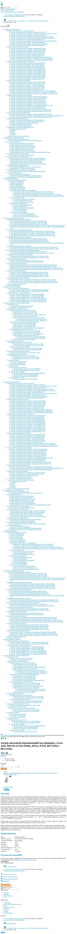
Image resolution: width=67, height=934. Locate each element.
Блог (5, 897)
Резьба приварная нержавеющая (23, 205)
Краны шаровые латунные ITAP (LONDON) (22, 355)
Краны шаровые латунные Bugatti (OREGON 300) (24, 322)
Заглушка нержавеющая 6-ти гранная (24, 199)
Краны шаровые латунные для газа (17, 354)
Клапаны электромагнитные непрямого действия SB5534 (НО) (28, 76)
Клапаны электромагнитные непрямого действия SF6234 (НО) (28, 83)
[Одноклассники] (5, 753)
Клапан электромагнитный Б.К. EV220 (21, 124)
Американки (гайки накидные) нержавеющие (23, 190)
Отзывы (6, 788)
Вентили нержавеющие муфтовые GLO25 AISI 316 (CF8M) (27, 262)
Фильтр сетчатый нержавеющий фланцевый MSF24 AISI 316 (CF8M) (29, 276)
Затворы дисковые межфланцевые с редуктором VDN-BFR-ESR (28, 300)
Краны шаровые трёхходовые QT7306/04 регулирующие (26, 162)
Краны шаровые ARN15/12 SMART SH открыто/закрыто (26, 140)
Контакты (6, 908)
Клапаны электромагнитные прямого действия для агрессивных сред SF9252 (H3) (33, 92)
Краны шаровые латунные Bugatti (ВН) (25, 325)
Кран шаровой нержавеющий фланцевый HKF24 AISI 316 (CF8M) (29, 240)
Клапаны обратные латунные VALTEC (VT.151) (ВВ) (29, 344)
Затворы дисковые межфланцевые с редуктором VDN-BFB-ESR (28, 298)
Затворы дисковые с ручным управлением (19, 292)
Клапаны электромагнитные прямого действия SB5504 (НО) (27, 67)
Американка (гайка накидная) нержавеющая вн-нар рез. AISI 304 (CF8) (34, 193)
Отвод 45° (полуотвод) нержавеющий (24, 213)
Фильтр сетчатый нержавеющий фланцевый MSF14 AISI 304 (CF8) (29, 275)
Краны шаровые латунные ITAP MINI (24, 339)
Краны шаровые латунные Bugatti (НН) (25, 326)
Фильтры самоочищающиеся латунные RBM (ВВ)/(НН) (29, 373)
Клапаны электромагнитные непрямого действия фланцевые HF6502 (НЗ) (31, 114)
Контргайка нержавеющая (17, 188)
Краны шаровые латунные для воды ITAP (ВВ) (27, 330)
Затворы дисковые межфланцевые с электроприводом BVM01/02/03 (29, 289)
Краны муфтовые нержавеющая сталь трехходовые (21, 169)
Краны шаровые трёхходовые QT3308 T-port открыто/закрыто (27, 159)
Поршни (12, 134)
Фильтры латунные (12, 366)
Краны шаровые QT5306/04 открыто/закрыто (23, 146)
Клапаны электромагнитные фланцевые (18, 112)
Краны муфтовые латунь (14, 142)
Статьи (6, 910)
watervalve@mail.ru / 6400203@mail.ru (14, 16)
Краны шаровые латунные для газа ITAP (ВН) (26, 358)
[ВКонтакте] (1, 753)
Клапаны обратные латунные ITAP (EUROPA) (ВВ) (28, 348)
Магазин (6, 893)
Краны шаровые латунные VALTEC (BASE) (22, 310)
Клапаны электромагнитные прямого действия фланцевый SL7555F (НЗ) (30, 57)
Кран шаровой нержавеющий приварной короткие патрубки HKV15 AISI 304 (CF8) (33, 247)
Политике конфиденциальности (28, 859)
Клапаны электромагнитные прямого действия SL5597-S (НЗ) (27, 99)
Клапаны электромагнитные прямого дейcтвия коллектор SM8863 (29, 44)
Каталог (6, 911)
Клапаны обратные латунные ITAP (20, 347)
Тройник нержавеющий (17, 183)
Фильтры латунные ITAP (17, 377)
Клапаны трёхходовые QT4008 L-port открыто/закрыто (25, 175)
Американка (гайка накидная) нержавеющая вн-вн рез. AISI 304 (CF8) (33, 191)
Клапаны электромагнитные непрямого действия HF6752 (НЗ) (28, 51)
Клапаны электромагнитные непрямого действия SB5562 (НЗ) (27, 70)
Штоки (12, 131)
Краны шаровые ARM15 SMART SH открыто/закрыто (25, 166)
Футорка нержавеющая (20, 209)
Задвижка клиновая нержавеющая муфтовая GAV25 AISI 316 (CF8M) (29, 257)
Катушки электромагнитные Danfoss (20, 126)
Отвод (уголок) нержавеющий (18, 212)
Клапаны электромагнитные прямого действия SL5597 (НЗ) (27, 55)
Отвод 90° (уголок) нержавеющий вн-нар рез (26, 216)
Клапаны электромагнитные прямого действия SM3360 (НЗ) (27, 45)
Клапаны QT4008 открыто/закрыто (20, 174)
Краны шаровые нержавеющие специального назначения (23, 250)
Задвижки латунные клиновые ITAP (20, 307)
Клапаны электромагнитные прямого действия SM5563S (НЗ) (27, 106)
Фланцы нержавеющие (13, 285)
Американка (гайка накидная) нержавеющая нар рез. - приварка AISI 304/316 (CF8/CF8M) (39, 196)
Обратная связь (8, 895)
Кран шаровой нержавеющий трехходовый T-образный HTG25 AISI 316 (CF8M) (32, 232)
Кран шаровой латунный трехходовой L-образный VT (32, 320)
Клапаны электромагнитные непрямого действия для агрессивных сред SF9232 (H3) (34, 93)
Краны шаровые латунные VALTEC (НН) (25, 316)
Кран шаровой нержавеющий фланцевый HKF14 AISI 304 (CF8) (28, 238)
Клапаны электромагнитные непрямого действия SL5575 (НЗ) (27, 52)
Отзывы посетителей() (11, 855)
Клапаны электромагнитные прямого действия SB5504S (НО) (27, 68)
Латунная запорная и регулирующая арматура (16, 303)
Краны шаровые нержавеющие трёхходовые (19, 229)
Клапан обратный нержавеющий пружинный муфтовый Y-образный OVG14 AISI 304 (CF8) (36, 267)
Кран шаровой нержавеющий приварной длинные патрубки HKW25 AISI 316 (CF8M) (34, 248)
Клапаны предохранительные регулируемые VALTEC (25, 352)
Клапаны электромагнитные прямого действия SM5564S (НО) (27, 108)
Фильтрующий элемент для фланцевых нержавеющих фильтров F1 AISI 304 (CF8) (33, 281)
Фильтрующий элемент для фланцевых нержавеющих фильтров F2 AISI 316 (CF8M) (34, 282)
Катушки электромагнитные (18, 128)
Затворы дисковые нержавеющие (16, 284)
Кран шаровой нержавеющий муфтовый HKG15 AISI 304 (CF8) (28, 221)
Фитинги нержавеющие (10, 178)
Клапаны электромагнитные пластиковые (19, 80)
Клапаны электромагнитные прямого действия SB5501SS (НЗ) (28, 77)
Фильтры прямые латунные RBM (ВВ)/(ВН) (26, 374)
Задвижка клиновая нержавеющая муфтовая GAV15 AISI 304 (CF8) (29, 256)
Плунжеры (13, 133)
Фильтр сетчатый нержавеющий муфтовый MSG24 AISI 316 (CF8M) (29, 273)
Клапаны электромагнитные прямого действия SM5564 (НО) (27, 42)
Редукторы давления (13, 360)
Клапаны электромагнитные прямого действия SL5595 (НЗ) (27, 54)
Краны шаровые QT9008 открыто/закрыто (22, 155)
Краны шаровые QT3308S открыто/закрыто (22, 168)
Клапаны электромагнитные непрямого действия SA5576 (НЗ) (28, 48)
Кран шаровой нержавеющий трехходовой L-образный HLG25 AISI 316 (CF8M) (32, 235)
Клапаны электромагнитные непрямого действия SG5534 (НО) (28, 35)
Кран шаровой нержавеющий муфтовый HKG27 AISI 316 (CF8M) (28, 224)
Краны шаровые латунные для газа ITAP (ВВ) (26, 357)
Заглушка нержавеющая (17, 197)
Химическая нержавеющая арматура (14, 218)
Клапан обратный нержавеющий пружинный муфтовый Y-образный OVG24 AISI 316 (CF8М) (36, 269)
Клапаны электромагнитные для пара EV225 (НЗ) (24, 123)
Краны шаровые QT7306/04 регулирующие (22, 147)
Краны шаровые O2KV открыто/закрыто (21, 145)
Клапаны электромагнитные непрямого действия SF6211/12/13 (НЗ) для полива (32, 90)
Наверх (3, 932)
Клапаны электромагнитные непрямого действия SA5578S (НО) (28, 102)
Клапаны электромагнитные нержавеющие (19, 95)
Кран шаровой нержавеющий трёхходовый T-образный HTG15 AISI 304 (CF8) (32, 231)
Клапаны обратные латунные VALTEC (21, 342)
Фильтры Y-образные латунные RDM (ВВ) (26, 376)
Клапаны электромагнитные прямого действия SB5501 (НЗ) (27, 79)
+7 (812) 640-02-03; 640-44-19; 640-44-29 (15, 14)
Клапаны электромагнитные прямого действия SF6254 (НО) (27, 86)
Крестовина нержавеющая (17, 187)
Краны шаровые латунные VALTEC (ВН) (25, 313)
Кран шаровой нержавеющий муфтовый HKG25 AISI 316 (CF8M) (28, 222)
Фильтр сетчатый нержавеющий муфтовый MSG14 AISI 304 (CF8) (29, 272)
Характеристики (8, 787)
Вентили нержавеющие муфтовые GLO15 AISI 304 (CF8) (26, 260)
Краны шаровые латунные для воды (17, 308)
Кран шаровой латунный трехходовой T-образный (31, 338)
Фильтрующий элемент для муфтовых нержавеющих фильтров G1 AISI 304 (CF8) (33, 279)
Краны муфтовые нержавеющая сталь (17, 165)
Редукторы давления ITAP (17, 363)
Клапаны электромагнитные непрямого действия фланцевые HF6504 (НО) (31, 117)
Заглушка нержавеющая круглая (23, 200)
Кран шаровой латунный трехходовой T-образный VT (32, 319)
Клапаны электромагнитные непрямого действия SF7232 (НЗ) (27, 87)
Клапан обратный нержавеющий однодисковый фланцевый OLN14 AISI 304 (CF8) (33, 265)
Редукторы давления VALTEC (18, 361)
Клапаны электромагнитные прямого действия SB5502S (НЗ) (27, 66)
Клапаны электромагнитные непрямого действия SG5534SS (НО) (28, 98)
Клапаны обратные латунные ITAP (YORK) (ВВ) (27, 349)
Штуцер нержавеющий (16, 186)
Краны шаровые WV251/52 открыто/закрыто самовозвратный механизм (30, 152)
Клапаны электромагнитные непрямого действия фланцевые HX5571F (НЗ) (31, 105)
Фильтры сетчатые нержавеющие (16, 270)
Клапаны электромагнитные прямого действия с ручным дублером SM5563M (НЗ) (33, 41)
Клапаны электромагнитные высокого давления (20, 61)
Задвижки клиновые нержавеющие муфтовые (20, 254)
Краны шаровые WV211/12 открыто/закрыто (22, 150)
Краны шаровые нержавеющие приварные (19, 246)
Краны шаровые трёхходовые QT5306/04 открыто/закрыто (26, 161)
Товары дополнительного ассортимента (18, 136)
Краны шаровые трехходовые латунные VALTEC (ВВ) (29, 317)
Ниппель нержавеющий (20, 206)
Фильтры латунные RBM (17, 371)
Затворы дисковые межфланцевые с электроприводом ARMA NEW (29, 291)
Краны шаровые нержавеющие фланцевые (19, 237)
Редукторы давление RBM (17, 364)
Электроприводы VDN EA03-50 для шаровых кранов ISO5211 (24, 177)
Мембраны (13, 130)
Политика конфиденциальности (13, 904)
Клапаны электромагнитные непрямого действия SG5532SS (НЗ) (28, 96)
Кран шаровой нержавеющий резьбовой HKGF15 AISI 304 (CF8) (28, 251)
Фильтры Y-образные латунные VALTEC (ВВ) (27, 370)
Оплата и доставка (9, 907)
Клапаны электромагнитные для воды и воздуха (20, 30)
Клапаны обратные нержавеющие (16, 263)
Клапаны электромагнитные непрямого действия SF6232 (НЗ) (27, 82)
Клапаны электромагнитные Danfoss (17, 118)
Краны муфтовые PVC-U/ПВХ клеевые (18, 153)
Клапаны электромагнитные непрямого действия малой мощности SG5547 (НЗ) (32, 38)
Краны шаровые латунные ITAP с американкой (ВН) (28, 333)
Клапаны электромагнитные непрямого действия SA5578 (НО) (28, 49)
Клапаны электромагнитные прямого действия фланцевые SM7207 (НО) (30, 111)
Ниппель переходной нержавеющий (24, 207)
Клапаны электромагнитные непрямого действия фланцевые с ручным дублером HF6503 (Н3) (36, 115)
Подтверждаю (4, 861)
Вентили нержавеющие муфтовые (16, 259)
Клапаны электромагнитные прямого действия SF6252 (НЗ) (27, 85)
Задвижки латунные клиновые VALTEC (21, 306)
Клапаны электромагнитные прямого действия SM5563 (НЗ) (27, 39)
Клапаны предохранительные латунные (18, 351)
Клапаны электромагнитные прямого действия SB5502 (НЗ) (27, 64)
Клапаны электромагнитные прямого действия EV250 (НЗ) (27, 121)
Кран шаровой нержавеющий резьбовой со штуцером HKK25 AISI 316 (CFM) (32, 253)
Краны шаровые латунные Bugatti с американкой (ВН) (29, 327)
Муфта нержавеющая (16, 184)
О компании (7, 902)
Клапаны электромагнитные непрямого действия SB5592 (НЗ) (27, 63)
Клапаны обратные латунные (15, 341)
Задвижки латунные (12, 304)
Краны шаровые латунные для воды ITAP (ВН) (27, 332)
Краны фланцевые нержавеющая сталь (18, 139)
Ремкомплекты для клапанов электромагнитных (20, 127)
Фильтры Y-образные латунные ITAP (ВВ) (25, 379)
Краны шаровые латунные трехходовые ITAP (26, 335)
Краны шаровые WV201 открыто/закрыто (22, 149)
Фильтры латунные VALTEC (18, 367)
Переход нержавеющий (20, 210)
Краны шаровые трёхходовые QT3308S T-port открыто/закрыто (28, 171)
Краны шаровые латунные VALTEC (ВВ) (25, 311)
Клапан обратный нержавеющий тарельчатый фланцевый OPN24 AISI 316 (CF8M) (33, 266)
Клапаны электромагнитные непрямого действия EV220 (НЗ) (27, 120)
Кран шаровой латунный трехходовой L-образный (31, 336)
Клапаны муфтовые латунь (14, 172)
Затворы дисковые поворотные (12, 287)
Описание (7, 790)
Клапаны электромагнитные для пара (17, 46)
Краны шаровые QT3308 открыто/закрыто (22, 143)
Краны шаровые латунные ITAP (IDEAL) (22, 329)
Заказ (5, 905)
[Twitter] (3, 753)
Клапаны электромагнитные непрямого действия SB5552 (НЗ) (27, 71)
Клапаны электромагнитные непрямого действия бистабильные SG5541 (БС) (32, 36)
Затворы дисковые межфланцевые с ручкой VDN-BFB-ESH (27, 294)
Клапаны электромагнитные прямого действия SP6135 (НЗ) (27, 89)
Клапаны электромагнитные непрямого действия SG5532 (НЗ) (28, 32)
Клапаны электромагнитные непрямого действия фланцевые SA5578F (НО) (31, 60)
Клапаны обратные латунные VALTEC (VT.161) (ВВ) (29, 345)
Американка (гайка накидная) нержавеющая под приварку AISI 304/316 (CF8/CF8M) (37, 194)
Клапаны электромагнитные (12, 29)
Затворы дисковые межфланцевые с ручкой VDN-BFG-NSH (27, 297)
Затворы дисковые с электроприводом (18, 288)
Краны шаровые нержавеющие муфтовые (18, 219)
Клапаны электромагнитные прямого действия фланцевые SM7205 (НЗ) (30, 109)
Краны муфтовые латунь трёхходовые (17, 156)
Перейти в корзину (6, 885)
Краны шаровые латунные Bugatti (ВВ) (25, 323)
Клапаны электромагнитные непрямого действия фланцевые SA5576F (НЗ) (31, 58)
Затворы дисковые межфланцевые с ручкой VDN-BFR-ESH (27, 295)
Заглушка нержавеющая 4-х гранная (24, 202)
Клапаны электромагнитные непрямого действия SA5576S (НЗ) (28, 101)
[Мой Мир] (7, 753)
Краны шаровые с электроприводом (14, 137)
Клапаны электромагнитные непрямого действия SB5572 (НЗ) (27, 73)
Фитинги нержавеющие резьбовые (17, 180)
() (8, 874)
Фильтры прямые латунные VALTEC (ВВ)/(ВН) (27, 368)
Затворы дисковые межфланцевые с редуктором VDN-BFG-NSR (28, 301)
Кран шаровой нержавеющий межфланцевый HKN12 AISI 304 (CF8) (29, 241)
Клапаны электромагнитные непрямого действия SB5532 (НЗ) (27, 74)
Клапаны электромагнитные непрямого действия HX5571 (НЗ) (28, 104)
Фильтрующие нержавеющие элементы (18, 278)
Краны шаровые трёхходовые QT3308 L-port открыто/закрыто (27, 158)
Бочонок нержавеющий (17, 181)
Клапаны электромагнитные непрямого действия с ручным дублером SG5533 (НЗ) (33, 33)
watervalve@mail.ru (10, 866)
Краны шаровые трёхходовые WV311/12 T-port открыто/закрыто (28, 164)
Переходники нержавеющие (18, 203)
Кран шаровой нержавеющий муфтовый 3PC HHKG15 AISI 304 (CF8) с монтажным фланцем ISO (37, 225)
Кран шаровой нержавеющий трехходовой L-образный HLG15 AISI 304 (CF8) (32, 234)
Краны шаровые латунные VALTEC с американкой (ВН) (29, 314)
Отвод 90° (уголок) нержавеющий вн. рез (25, 215)
